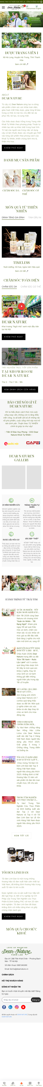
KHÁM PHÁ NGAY (13, 148)
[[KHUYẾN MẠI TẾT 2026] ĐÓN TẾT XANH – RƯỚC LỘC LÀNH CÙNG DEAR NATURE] (9, 651)
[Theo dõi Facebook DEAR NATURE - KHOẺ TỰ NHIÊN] (4, 1007)
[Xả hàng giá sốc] (34, 443)
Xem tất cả (21, 835)
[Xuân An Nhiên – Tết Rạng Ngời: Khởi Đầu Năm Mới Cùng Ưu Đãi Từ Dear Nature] (9, 612)
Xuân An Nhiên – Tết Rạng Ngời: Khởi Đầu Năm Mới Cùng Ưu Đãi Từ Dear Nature (28, 611)
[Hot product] (21, 583)
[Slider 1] (21, 19)
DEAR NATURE (22, 1014)
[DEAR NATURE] (21, 80)
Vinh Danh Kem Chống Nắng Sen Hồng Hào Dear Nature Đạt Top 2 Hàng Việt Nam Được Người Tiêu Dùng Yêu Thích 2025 (28, 723)
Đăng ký (36, 1000)
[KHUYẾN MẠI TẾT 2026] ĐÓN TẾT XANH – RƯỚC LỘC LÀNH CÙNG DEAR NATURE (28, 649)
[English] (38, 7)
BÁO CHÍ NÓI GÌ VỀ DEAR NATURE (22, 404)
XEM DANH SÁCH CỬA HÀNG (20, 389)
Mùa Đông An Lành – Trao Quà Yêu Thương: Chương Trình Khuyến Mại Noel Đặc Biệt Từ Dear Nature (27, 690)
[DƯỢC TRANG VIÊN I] (21, 40)
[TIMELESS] (21, 241)
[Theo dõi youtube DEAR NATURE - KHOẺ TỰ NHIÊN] (23, 1007)
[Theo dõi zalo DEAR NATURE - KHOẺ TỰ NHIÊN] (10, 1007)
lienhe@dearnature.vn (19, 969)
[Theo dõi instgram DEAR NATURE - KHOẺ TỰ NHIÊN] (16, 1007)
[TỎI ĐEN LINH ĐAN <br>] (21, 854)
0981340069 (22, 965)
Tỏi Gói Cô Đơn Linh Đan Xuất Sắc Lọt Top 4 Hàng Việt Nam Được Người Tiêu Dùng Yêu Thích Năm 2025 (28, 758)
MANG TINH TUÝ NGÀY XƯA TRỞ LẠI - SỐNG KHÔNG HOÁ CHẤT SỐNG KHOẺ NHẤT (20, 2)
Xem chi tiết (20, 64)
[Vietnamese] (30, 7)
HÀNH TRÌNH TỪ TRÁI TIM (21, 599)
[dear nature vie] (11, 443)
